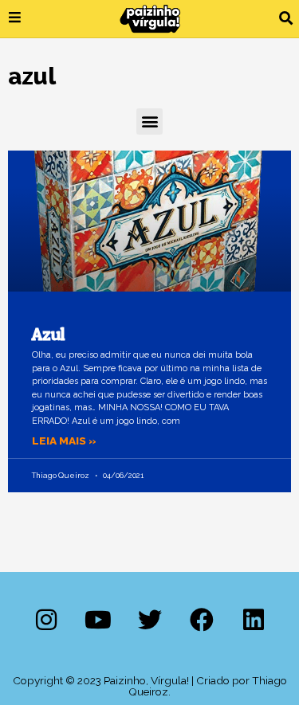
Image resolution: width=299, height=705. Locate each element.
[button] (285, 18)
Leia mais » (64, 440)
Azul (48, 334)
